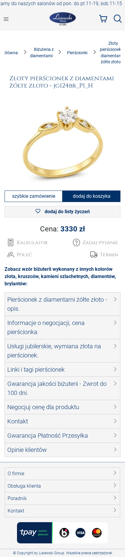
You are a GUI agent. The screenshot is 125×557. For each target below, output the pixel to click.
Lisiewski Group (51, 553)
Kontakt (16, 511)
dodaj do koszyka (91, 196)
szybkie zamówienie (33, 196)
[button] (95, 243)
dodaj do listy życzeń (66, 211)
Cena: (62, 229)
